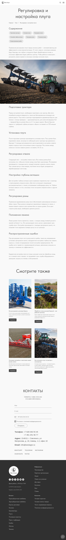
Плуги (10, 514)
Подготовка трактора (15, 32)
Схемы (37, 491)
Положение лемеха (42, 37)
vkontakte (18, 454)
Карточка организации (42, 473)
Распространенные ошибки (16, 41)
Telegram (28, 450)
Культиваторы (13, 511)
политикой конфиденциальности (32, 421)
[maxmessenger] (23, 480)
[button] (60, 2)
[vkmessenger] (18, 480)
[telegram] (15, 480)
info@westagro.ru (28, 445)
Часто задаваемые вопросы (43, 505)
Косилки (11, 508)
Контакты (37, 485)
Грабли (11, 523)
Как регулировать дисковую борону (18, 311)
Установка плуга (27, 32)
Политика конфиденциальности (44, 508)
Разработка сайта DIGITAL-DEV (15, 489)
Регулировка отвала (38, 32)
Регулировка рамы (30, 37)
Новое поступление (40, 479)
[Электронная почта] (13, 480)
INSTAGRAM (39, 450)
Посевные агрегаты (15, 517)
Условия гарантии (40, 498)
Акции (36, 476)
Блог (16, 23)
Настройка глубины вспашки (16, 37)
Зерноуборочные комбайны (17, 501)
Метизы (11, 526)
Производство (39, 470)
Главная (11, 23)
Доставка (37, 482)
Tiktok (27, 454)
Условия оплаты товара (42, 501)
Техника (11, 529)
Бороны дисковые (14, 505)
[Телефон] (10, 480)
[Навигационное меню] (63, 2)
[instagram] (20, 480)
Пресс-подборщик (14, 520)
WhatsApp (18, 450)
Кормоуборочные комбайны (17, 498)
